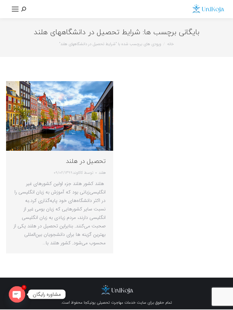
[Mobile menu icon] (15, 9)
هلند (102, 173)
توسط (83, 173)
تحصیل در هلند (86, 161)
